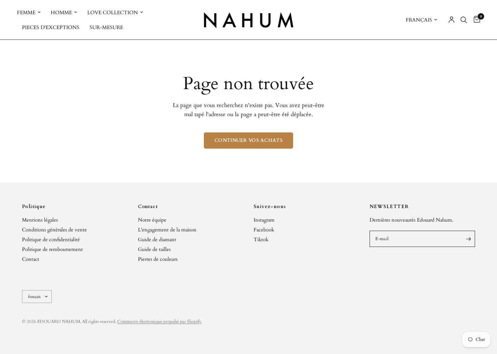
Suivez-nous (270, 206)
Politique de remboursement (52, 249)
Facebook (264, 229)
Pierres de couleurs (158, 259)
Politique (34, 206)
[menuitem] (31, 12)
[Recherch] (463, 20)
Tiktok (261, 239)
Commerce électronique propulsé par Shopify (159, 322)
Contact (30, 259)
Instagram (264, 220)
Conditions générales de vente (54, 229)
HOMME (61, 12)
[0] (475, 20)
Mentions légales (40, 220)
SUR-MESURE (106, 27)
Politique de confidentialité (51, 239)
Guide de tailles (154, 249)
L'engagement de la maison (167, 229)
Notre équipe (152, 220)
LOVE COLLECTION (112, 12)
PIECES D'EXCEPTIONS (50, 27)
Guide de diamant (157, 239)
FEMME (26, 12)
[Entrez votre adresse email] (468, 239)
